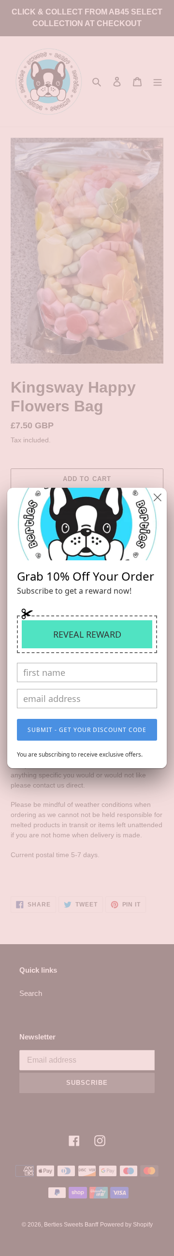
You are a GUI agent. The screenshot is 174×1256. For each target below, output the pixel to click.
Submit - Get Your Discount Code (87, 730)
